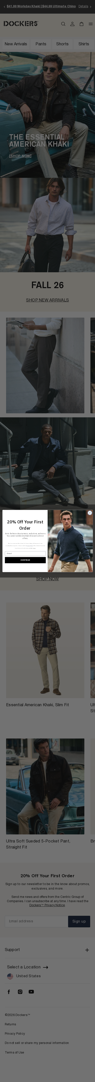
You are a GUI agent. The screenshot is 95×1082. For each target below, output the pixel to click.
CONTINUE (25, 560)
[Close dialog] (90, 513)
